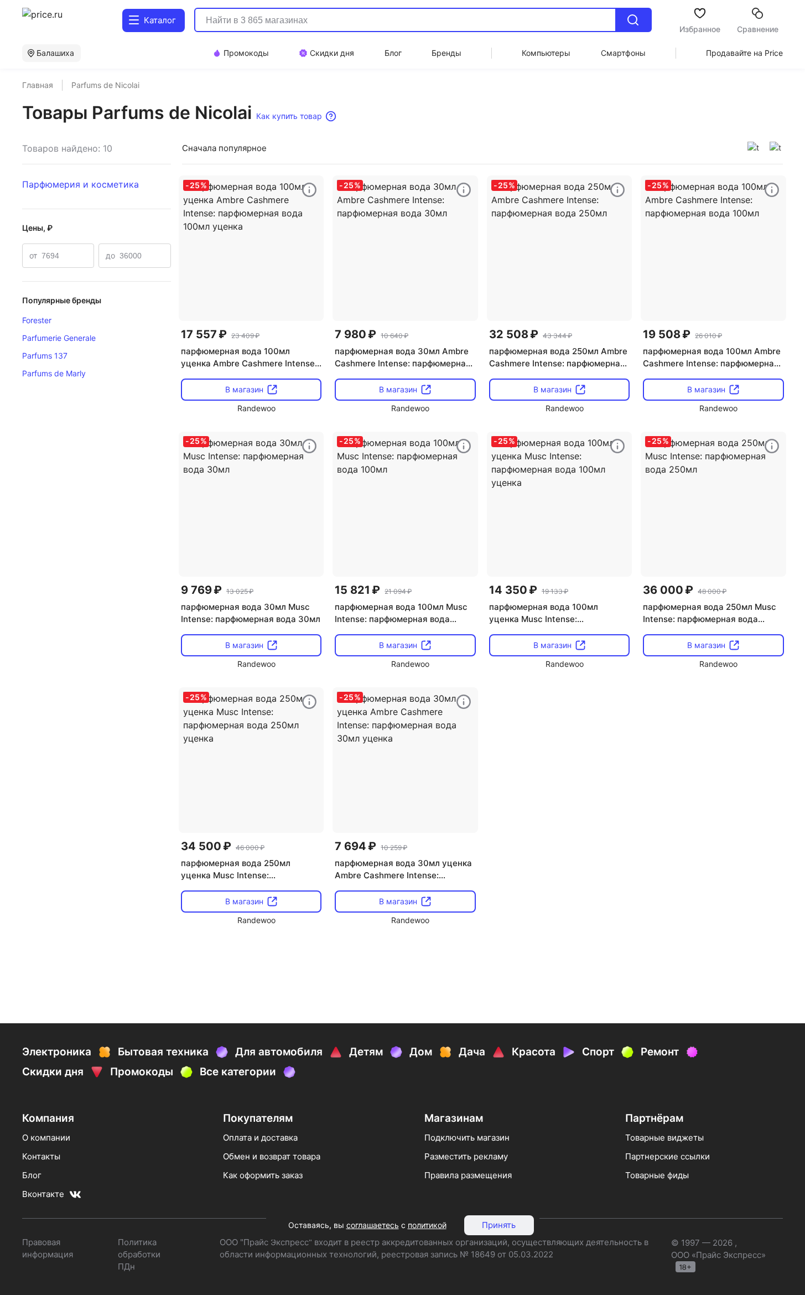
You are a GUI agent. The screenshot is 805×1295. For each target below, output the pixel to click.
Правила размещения (468, 1175)
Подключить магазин (467, 1137)
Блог (31, 1175)
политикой (427, 1225)
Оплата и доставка (260, 1137)
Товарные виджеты (664, 1137)
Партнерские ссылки (667, 1156)
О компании (46, 1137)
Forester (36, 320)
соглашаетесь (372, 1225)
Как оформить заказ (263, 1175)
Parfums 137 (44, 355)
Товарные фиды (657, 1175)
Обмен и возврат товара (271, 1156)
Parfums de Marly (54, 373)
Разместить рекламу (466, 1156)
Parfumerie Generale (59, 338)
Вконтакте (43, 1194)
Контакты (41, 1156)
